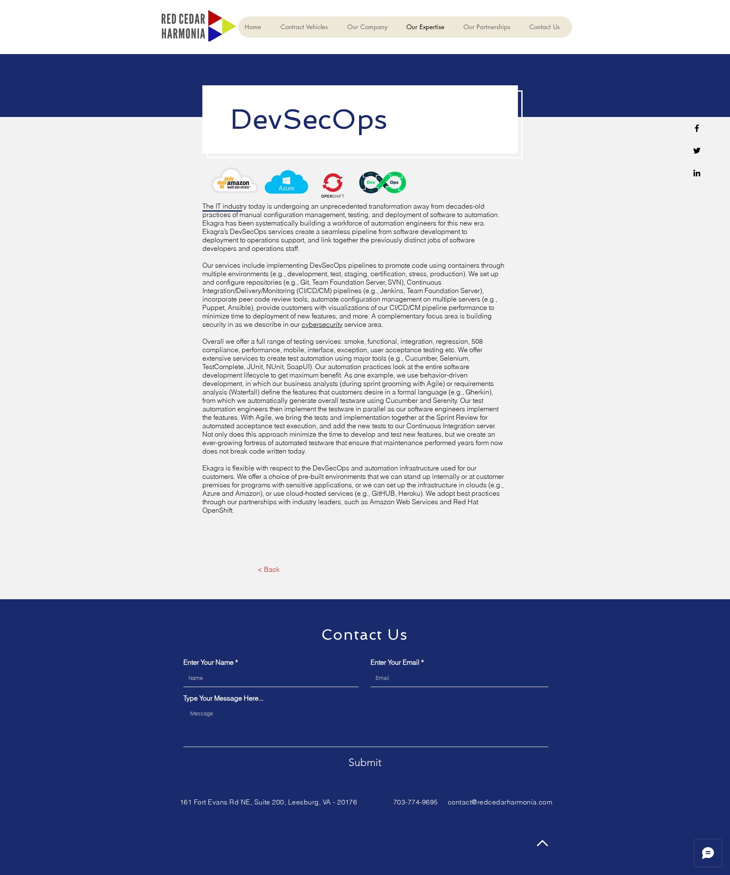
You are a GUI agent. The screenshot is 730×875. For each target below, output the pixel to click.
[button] (307, 27)
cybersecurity (322, 324)
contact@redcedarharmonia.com (500, 802)
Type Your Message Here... (223, 698)
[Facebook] (697, 128)
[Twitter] (697, 150)
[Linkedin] (697, 173)
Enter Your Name (208, 662)
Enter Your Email (394, 662)
